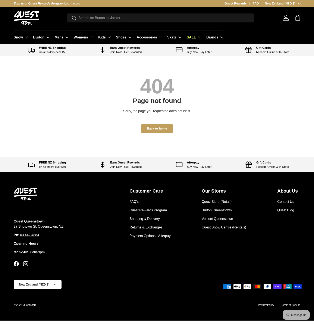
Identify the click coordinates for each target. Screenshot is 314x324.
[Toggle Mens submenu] (66, 37)
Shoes (121, 37)
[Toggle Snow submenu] (26, 37)
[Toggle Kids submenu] (109, 37)
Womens (81, 37)
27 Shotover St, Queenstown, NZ (38, 226)
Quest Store (30, 304)
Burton (38, 37)
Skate (171, 37)
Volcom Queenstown (217, 219)
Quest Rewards (235, 3)
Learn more (72, 3)
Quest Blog (285, 210)
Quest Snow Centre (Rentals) (224, 227)
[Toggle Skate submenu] (179, 37)
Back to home (157, 128)
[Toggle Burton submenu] (47, 37)
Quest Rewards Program (148, 210)
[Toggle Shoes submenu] (129, 37)
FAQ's (134, 201)
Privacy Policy (266, 304)
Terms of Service (290, 304)
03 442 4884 (29, 235)
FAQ (256, 3)
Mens (59, 37)
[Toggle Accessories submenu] (160, 37)
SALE (191, 37)
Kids (102, 37)
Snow (18, 37)
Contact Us (285, 201)
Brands (212, 37)
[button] (297, 17)
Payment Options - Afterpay (150, 236)
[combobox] (160, 17)
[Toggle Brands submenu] (221, 37)
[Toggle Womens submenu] (91, 37)
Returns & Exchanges (146, 227)
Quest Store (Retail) (217, 201)
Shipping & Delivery (144, 219)
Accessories (147, 37)
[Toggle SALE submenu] (199, 37)
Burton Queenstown (217, 210)
